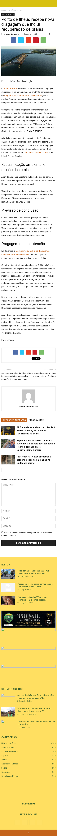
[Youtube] (39, 822)
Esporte (4, 755)
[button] (53, 3)
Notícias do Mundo (10, 776)
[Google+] (25, 822)
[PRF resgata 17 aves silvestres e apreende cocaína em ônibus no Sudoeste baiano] (8, 460)
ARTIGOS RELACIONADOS (14, 420)
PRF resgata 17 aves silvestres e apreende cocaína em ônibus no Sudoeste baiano (34, 459)
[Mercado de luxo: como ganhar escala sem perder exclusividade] (8, 587)
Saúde (4, 768)
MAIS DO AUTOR (36, 420)
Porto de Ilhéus (10, 88)
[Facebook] (17, 822)
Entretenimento (8, 747)
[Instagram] (32, 822)
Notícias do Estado (8, 14)
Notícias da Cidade (9, 763)
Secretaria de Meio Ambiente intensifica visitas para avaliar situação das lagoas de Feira (14, 376)
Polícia (4, 759)
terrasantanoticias (12, 34)
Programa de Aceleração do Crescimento (23, 95)
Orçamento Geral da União (36, 152)
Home (3, 10)
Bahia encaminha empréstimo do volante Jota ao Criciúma (42, 374)
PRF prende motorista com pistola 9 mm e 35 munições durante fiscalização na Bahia (36, 430)
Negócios (5, 772)
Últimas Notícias (8, 743)
